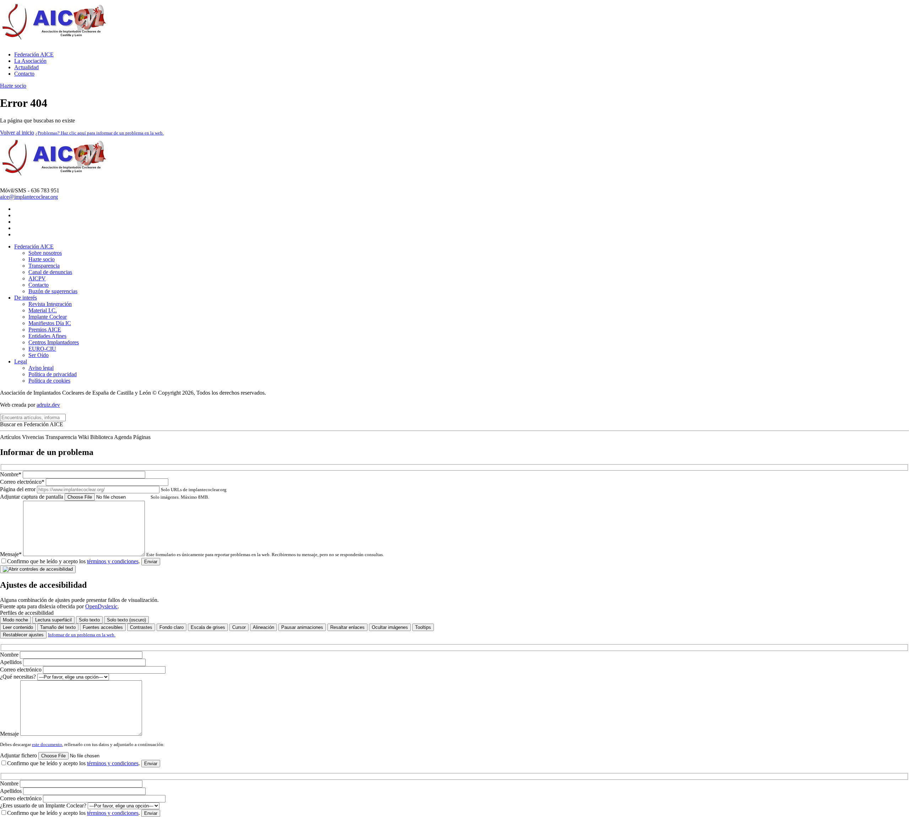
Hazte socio (13, 86)
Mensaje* (192, 554)
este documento (47, 744)
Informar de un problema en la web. (81, 634)
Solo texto (89, 620)
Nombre (10, 655)
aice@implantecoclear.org (29, 197)
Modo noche (15, 620)
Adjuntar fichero (19, 755)
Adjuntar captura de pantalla (104, 497)
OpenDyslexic (101, 606)
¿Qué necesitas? (18, 677)
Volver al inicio (17, 133)
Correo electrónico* (23, 482)
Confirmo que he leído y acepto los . (73, 561)
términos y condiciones (112, 561)
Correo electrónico (21, 670)
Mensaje (10, 734)
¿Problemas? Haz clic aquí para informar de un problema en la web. (100, 133)
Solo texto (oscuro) (126, 620)
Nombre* (11, 474)
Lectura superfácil (53, 620)
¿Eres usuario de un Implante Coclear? (44, 805)
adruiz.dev (48, 405)
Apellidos (11, 662)
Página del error (113, 489)
